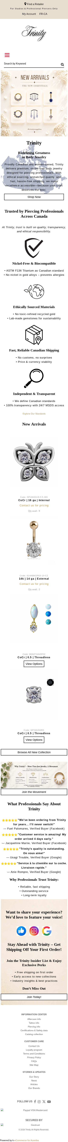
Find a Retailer (35, 4)
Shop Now (34, 197)
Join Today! (34, 997)
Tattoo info (34, 1023)
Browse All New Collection (34, 752)
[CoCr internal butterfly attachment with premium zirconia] (34, 461)
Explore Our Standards (34, 413)
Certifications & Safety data (34, 1030)
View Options (34, 663)
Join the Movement (34, 792)
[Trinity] (34, 34)
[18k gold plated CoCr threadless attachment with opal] (34, 618)
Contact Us (34, 1046)
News (34, 1080)
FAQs (34, 1061)
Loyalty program (34, 1050)
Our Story (34, 1077)
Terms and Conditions (34, 1053)
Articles (34, 1084)
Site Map (34, 1065)
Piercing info (34, 1026)
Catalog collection (34, 1034)
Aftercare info (34, 1019)
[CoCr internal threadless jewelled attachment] (34, 694)
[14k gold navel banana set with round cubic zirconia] (34, 540)
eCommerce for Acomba (26, 1140)
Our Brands (34, 1088)
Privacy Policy (34, 1057)
